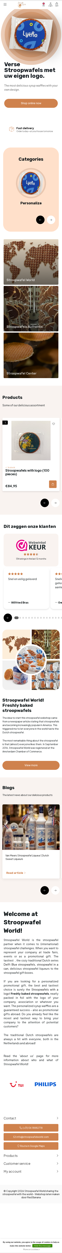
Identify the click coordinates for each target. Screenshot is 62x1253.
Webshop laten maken (47, 1194)
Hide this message (42, 1246)
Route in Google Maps (32, 1145)
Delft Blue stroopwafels (19, 964)
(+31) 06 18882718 (33, 1127)
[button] (40, 220)
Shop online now (31, 103)
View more (31, 765)
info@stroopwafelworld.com (33, 1136)
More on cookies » (31, 1249)
